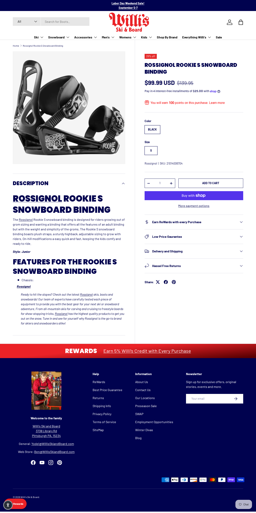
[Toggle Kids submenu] (150, 37)
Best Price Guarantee (107, 390)
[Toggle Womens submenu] (134, 37)
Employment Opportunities (154, 422)
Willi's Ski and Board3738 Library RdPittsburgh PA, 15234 (46, 431)
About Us (141, 382)
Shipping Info (102, 406)
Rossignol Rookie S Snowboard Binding (43, 45)
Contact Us (143, 390)
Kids (144, 37)
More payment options (193, 206)
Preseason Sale (146, 406)
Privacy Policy (102, 414)
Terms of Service (104, 422)
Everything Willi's (194, 37)
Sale (219, 37)
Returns (98, 398)
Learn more (217, 103)
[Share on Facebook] (166, 282)
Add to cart (210, 183)
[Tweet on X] (158, 282)
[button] (8, 505)
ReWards (99, 382)
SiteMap (98, 430)
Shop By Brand (167, 37)
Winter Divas (144, 430)
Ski (36, 37)
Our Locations (145, 398)
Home (16, 45)
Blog (138, 438)
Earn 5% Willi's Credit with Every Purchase (147, 351)
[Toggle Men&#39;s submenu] (112, 37)
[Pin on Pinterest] (174, 282)
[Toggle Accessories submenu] (95, 37)
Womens (125, 37)
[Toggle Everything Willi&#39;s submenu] (209, 37)
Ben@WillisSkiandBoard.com (54, 452)
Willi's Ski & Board (30, 497)
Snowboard (56, 37)
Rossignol (151, 163)
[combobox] (51, 21)
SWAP (139, 414)
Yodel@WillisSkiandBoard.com (52, 444)
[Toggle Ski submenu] (41, 37)
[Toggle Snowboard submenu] (67, 37)
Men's (106, 37)
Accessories (83, 37)
